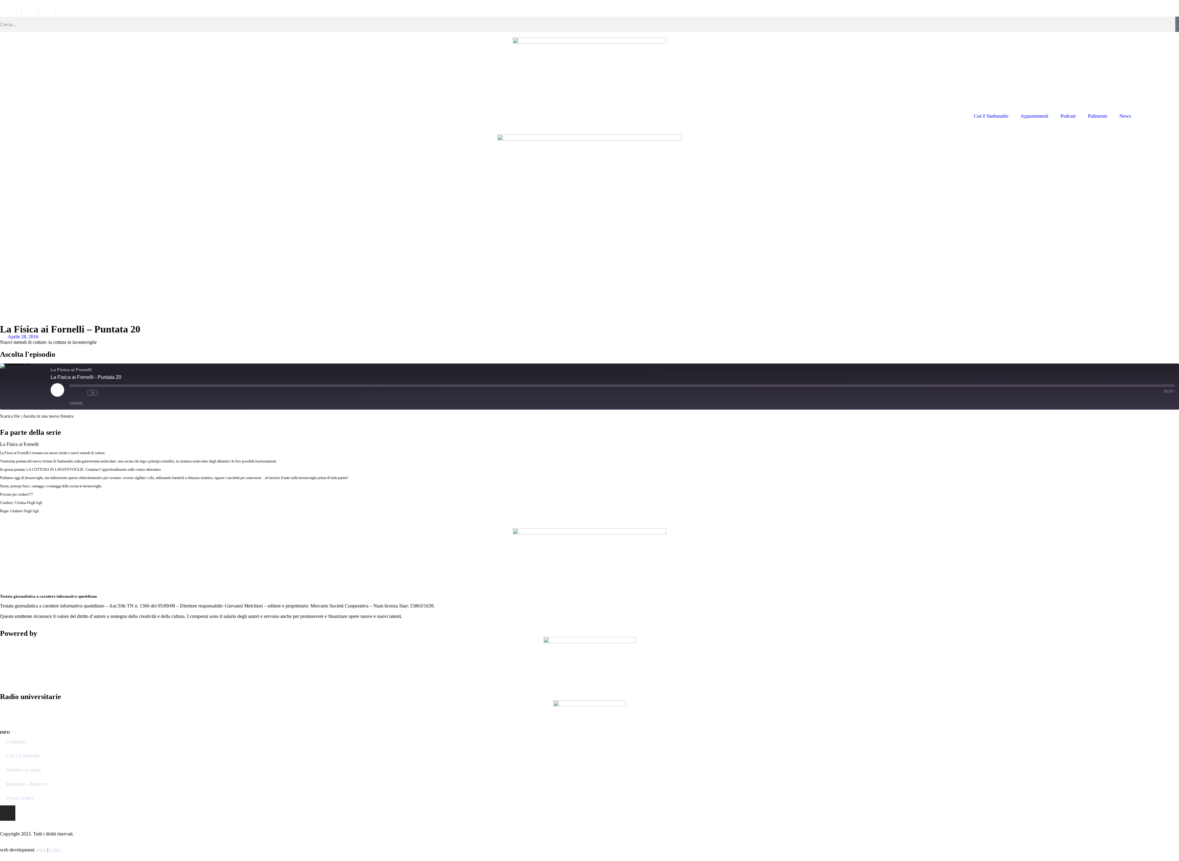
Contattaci (16, 741)
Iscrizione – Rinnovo (26, 784)
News (1125, 116)
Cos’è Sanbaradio (991, 116)
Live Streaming (1158, 116)
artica (41, 849)
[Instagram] (7, 813)
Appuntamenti (1034, 116)
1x (93, 393)
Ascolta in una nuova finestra (48, 416)
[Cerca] (1177, 24)
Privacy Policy (20, 798)
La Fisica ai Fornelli (19, 444)
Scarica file (10, 416)
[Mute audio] (72, 392)
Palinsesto (1097, 116)
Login (55, 849)
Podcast (1068, 116)
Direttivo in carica (23, 770)
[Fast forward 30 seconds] (104, 393)
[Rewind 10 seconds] (81, 393)
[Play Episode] (57, 390)
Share (76, 403)
